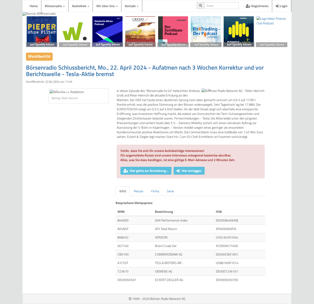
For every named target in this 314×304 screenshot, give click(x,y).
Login (283, 5)
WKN (122, 191)
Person (138, 191)
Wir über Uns (105, 5)
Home (34, 5)
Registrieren (259, 5)
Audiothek (79, 5)
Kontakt (130, 5)
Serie (170, 191)
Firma (155, 191)
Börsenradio (54, 5)
